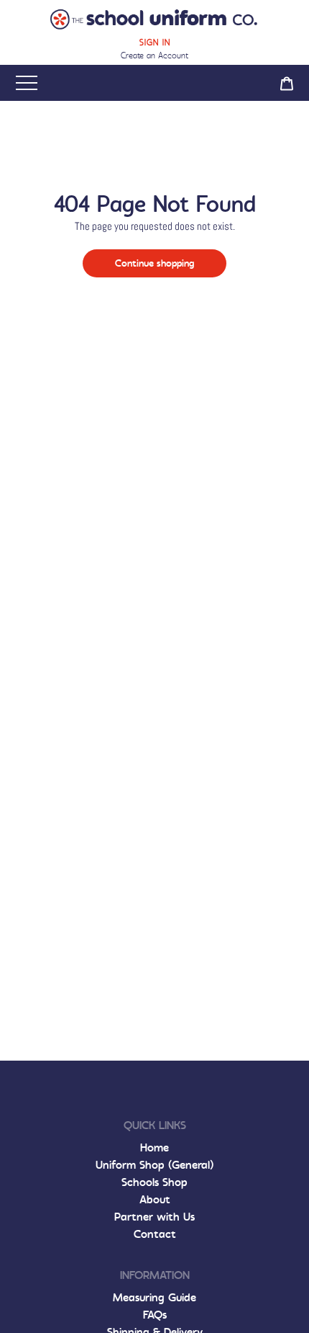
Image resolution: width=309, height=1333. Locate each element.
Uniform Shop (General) (154, 1164)
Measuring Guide (154, 1297)
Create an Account (154, 55)
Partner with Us (154, 1216)
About (154, 1199)
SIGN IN (154, 42)
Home (154, 1147)
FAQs (155, 1314)
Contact (155, 1233)
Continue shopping (154, 263)
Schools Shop (154, 1182)
